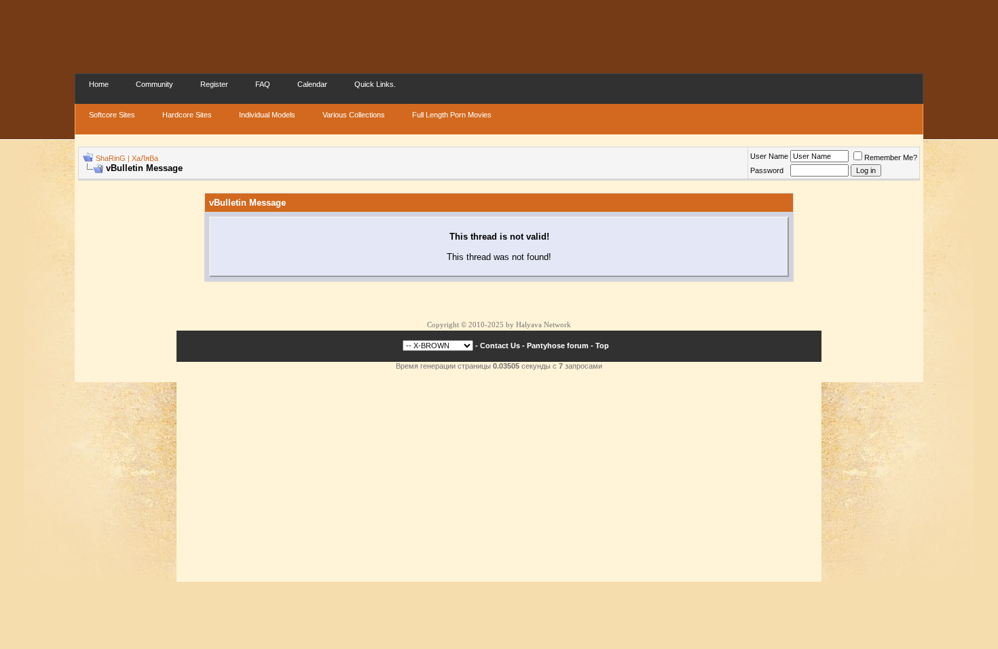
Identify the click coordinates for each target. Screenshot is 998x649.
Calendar (312, 84)
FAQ (262, 84)
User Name (769, 156)
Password (766, 170)
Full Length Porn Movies (452, 115)
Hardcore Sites (187, 115)
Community (154, 84)
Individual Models (267, 115)
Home (99, 84)
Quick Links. (375, 84)
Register (214, 84)
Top (602, 345)
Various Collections (353, 115)
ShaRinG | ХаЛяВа (127, 158)
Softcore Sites (112, 115)
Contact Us (500, 345)
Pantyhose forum (558, 345)
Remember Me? (890, 157)
